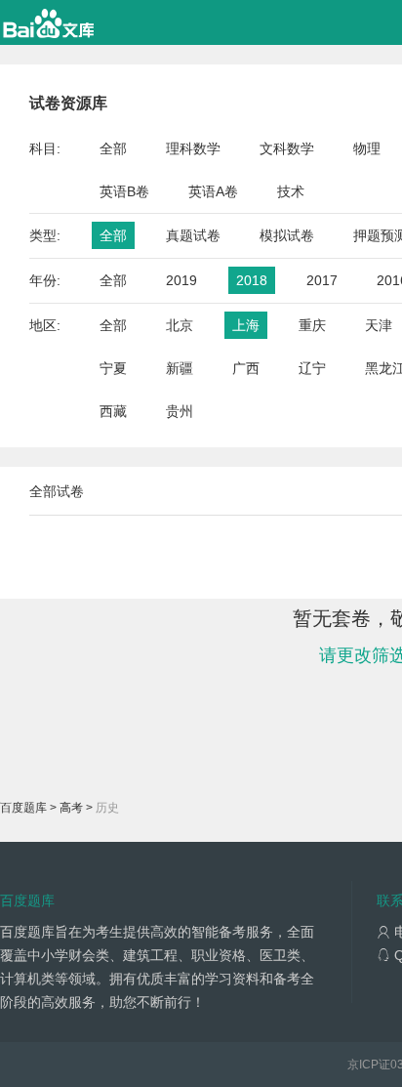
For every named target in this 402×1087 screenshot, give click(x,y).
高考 (71, 808)
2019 (181, 280)
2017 (322, 280)
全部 (113, 148)
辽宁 (312, 368)
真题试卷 (193, 235)
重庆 (312, 325)
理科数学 (193, 148)
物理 (367, 148)
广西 (246, 368)
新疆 (179, 368)
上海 (246, 325)
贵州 (179, 411)
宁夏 (113, 368)
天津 (378, 325)
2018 (251, 280)
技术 (290, 191)
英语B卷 (124, 191)
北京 (179, 325)
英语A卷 (213, 191)
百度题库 (23, 808)
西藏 (113, 411)
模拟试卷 (287, 235)
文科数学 (287, 148)
